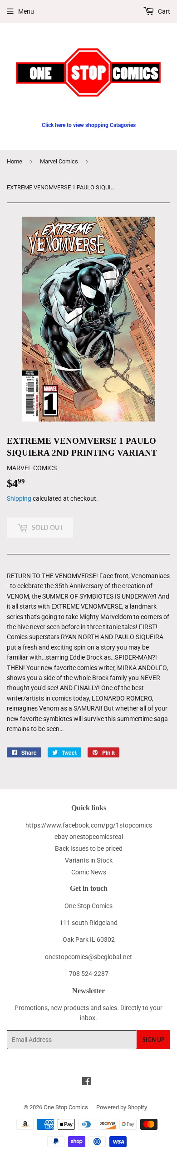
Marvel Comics (59, 161)
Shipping (19, 498)
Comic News (88, 872)
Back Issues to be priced (89, 848)
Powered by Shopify (121, 1107)
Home (14, 161)
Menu (26, 11)
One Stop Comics (66, 1107)
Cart (163, 11)
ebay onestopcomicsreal (88, 836)
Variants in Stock (89, 860)
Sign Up (153, 1039)
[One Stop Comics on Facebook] (86, 1082)
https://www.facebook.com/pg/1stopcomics (88, 825)
